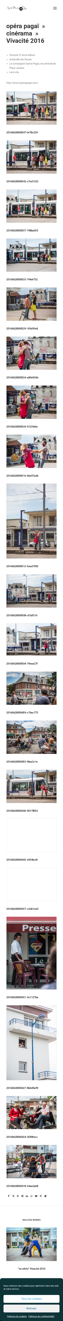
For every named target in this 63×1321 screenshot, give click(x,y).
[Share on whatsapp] (31, 1196)
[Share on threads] (18, 1196)
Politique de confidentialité (41, 1316)
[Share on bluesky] (36, 1196)
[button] (55, 8)
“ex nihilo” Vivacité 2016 (31, 1268)
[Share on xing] (40, 1196)
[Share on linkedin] (27, 1196)
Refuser (31, 1308)
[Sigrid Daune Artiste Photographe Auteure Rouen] (16, 8)
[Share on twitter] (13, 1196)
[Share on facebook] (9, 1196)
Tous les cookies (31, 1298)
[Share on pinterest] (22, 1196)
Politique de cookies (17, 1316)
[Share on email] (45, 1196)
